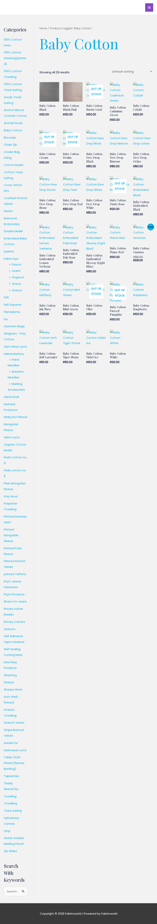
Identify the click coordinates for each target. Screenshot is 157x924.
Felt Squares (12, 305)
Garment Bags (14, 326)
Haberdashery (14, 354)
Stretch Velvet (14, 723)
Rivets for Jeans (15, 601)
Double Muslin (13, 231)
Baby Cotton (13, 130)
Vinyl (7, 831)
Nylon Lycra (12, 437)
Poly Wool (11, 496)
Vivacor (17, 290)
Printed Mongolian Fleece (11, 535)
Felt (6, 297)
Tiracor (16, 284)
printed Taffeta (15, 574)
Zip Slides (10, 851)
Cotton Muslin (14, 165)
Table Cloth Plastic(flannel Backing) (14, 763)
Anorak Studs (13, 123)
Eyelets (9, 251)
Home (43, 28)
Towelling (10, 803)
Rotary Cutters (14, 622)
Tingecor (18, 277)
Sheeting (10, 675)
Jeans (16, 271)
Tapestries (11, 776)
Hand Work (11, 397)
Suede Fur (11, 743)
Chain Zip (10, 145)
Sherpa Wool (13, 689)
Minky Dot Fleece (15, 417)
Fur (6, 319)
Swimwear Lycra (15, 750)
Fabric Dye (11, 259)
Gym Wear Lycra (15, 346)
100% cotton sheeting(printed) (15, 58)
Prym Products (14, 594)
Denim (8, 211)
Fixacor (16, 264)
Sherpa (9, 682)
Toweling (10, 796)
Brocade (10, 137)
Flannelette (12, 312)
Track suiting (13, 811)
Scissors (9, 629)
